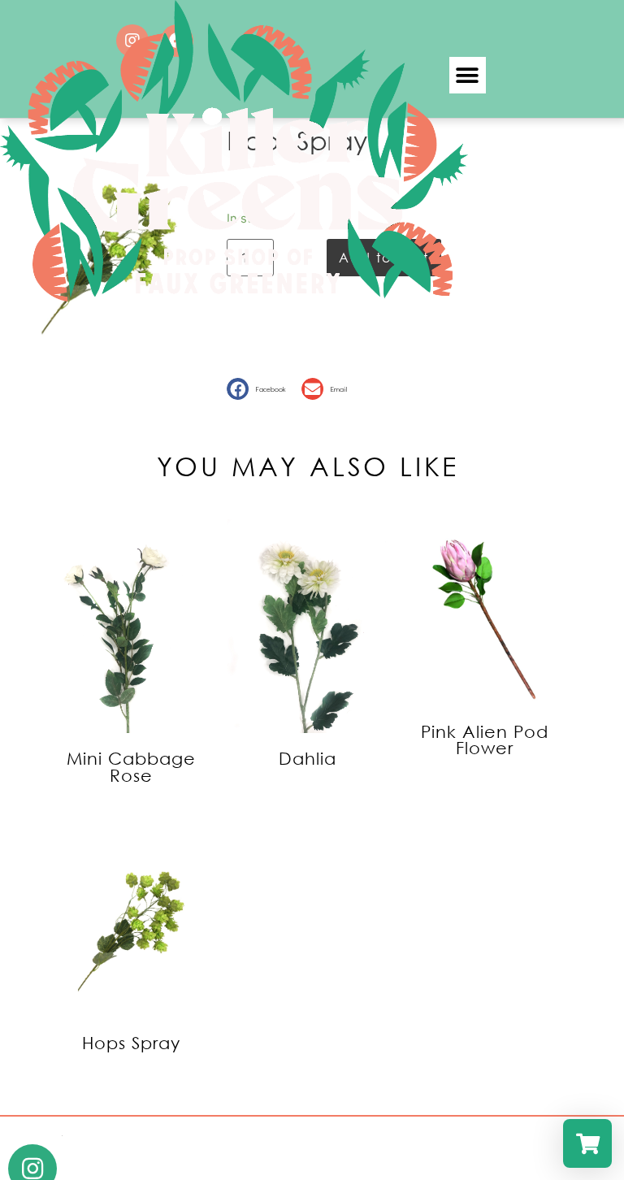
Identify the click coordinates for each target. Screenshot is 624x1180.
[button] (260, 389)
